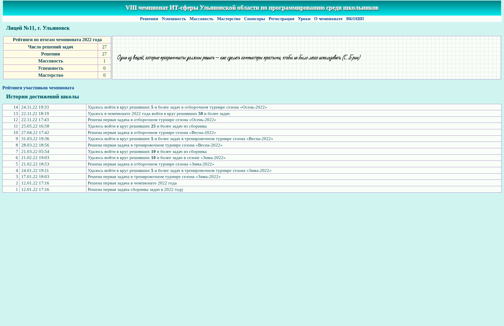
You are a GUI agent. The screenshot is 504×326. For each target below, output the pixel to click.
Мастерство (229, 18)
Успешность (173, 18)
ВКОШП (355, 18)
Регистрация (281, 18)
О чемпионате (328, 18)
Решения (149, 18)
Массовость (201, 18)
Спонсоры (254, 18)
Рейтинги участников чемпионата (38, 87)
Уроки (304, 18)
